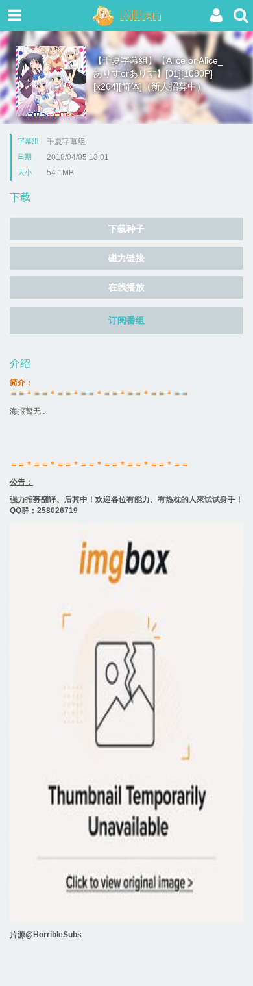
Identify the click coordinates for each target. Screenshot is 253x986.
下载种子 (126, 228)
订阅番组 (126, 320)
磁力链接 (126, 258)
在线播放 (126, 287)
